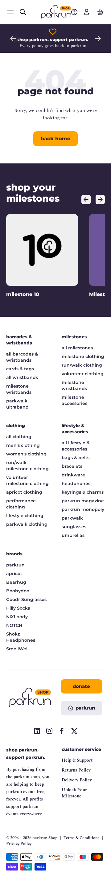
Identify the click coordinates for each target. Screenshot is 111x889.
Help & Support (77, 760)
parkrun (15, 565)
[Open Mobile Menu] (10, 12)
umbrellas (73, 535)
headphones (76, 483)
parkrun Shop (45, 838)
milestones (74, 337)
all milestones (77, 348)
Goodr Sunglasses (26, 599)
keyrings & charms (83, 492)
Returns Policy (76, 770)
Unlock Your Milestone (74, 793)
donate (81, 686)
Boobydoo (17, 591)
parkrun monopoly (83, 509)
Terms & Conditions (82, 838)
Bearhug (16, 582)
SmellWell (17, 649)
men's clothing (23, 445)
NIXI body (17, 616)
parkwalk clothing (26, 524)
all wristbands (22, 377)
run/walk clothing (82, 365)
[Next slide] (97, 38)
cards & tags (20, 369)
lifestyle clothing (24, 515)
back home (55, 139)
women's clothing (26, 454)
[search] (23, 12)
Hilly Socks (18, 608)
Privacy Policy (18, 844)
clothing (15, 425)
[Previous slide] (13, 38)
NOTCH (14, 625)
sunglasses (74, 526)
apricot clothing (24, 492)
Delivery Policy (77, 780)
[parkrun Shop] (56, 12)
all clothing (18, 436)
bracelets (72, 466)
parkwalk (72, 518)
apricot (14, 573)
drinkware (73, 475)
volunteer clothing (83, 374)
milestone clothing (83, 356)
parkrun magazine (83, 501)
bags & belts (75, 457)
